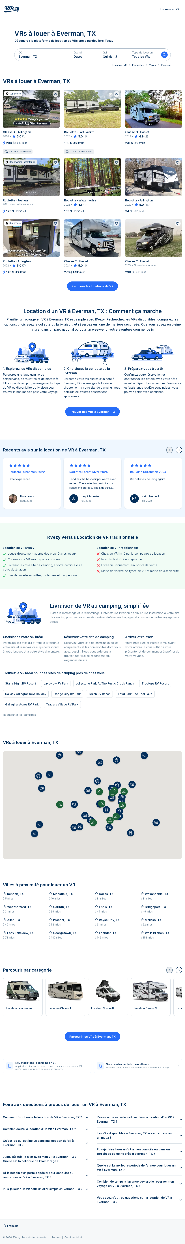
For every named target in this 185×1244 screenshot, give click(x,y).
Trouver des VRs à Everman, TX (92, 412)
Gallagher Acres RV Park (22, 704)
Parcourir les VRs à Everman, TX (92, 1036)
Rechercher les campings (19, 714)
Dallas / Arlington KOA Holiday (25, 694)
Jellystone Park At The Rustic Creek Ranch (105, 683)
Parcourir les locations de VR (92, 286)
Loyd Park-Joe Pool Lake (135, 694)
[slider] (16, 136)
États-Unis (138, 65)
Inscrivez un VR (169, 9)
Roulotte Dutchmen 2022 (27, 472)
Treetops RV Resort (155, 683)
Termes (56, 1237)
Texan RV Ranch (99, 694)
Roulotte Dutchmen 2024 (148, 472)
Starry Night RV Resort (20, 683)
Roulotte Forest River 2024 (88, 472)
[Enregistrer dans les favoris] (55, 94)
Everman (166, 65)
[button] (42, 55)
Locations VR (120, 65)
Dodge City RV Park (67, 694)
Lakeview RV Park (56, 683)
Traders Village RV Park (62, 704)
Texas (152, 65)
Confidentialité (73, 1237)
